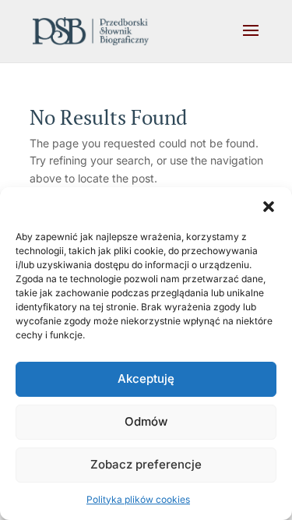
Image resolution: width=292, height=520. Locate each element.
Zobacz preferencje (146, 464)
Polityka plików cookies (138, 499)
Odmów (146, 421)
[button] (268, 206)
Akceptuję (146, 378)
